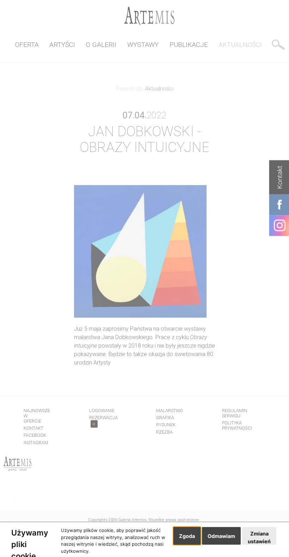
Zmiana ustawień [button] (259, 537)
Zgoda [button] (187, 536)
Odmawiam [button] (221, 536)
